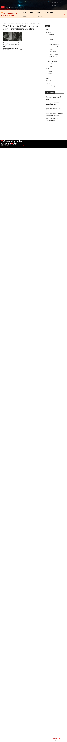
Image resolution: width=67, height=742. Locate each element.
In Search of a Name (55, 47)
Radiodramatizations (55, 54)
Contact (48, 83)
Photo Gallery (49, 76)
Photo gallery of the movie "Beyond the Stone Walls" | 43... (11, 44)
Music (47, 68)
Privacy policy (51, 86)
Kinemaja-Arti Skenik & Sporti (10, 48)
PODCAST (48, 81)
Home (4, 23)
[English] (56, 738)
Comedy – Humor (54, 44)
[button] (64, 14)
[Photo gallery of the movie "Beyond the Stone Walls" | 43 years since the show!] (12, 36)
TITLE (47, 29)
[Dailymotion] (55, 3)
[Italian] (59, 738)
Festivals (50, 73)
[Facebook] (57, 3)
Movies (51, 39)
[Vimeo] (52, 5)
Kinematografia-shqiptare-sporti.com (17, 145)
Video (47, 78)
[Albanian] (54, 738)
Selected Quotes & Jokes (56, 59)
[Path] (60, 3)
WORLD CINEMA (52, 61)
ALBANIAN (51, 34)
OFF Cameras (53, 56)
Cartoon (52, 49)
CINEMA (48, 32)
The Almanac (53, 51)
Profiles (52, 37)
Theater (52, 42)
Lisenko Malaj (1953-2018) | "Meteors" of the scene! (53, 97)
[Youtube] (55, 5)
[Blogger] (52, 3)
